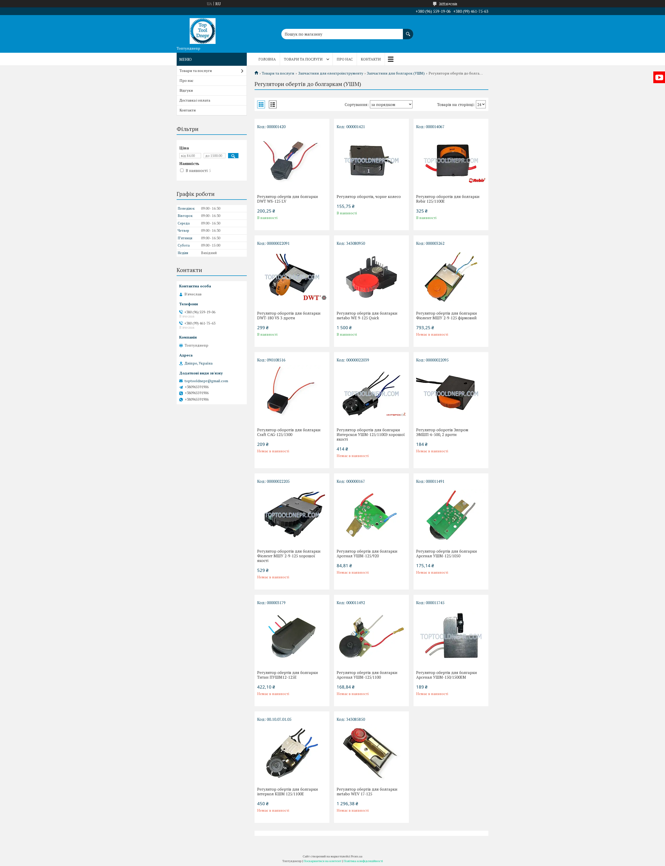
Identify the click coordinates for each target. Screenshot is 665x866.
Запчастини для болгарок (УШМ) (396, 73)
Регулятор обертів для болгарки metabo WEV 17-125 (367, 791)
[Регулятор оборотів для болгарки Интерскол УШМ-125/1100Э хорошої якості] (371, 393)
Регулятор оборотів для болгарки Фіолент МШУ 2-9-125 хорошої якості (289, 556)
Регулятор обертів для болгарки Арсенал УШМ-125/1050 (446, 553)
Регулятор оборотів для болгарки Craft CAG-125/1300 (289, 432)
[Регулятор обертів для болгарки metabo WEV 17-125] (371, 753)
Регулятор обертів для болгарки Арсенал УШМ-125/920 (367, 553)
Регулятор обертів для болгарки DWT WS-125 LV (287, 198)
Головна (267, 59)
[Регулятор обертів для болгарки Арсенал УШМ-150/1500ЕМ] (451, 636)
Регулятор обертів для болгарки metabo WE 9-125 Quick (367, 315)
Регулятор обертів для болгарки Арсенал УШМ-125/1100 (367, 674)
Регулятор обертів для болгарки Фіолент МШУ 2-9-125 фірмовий (446, 315)
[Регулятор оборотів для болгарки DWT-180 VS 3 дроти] (292, 277)
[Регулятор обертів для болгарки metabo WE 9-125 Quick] (371, 277)
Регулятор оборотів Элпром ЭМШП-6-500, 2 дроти (442, 432)
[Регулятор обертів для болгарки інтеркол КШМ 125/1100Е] (292, 753)
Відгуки (186, 90)
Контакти (371, 59)
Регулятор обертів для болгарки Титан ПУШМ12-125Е (287, 674)
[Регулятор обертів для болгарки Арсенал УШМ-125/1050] (451, 515)
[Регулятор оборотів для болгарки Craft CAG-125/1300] (292, 393)
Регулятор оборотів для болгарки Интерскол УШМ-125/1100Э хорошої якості (371, 434)
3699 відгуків (448, 3)
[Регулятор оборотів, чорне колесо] (371, 160)
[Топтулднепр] (203, 29)
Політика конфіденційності (363, 861)
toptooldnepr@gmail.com (206, 381)
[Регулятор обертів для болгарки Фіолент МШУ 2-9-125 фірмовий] (451, 277)
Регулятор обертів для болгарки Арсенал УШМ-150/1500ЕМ (446, 674)
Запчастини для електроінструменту (330, 73)
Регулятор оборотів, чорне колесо (369, 196)
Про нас (345, 59)
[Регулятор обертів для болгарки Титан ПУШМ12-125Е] (292, 636)
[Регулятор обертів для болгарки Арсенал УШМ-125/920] (371, 515)
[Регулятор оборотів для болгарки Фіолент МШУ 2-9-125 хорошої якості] (292, 515)
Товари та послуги (303, 59)
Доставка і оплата (194, 100)
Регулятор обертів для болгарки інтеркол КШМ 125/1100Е (287, 791)
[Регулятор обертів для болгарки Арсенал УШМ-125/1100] (371, 636)
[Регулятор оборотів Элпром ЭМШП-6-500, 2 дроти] (451, 393)
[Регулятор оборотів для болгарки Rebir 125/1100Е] (451, 160)
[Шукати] (408, 31)
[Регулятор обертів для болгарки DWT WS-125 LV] (292, 160)
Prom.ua (356, 856)
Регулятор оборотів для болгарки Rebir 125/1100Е (448, 198)
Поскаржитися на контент (322, 861)
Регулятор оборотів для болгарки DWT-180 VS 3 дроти (289, 315)
